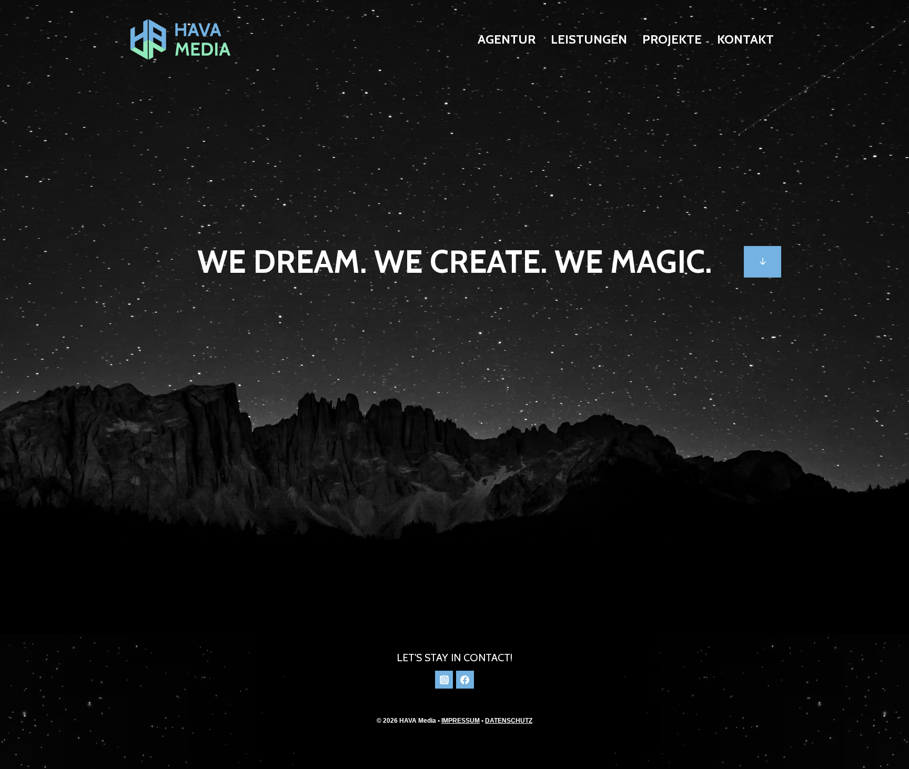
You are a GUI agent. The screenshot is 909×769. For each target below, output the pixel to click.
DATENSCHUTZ (508, 720)
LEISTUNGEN (589, 39)
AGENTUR (507, 39)
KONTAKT (745, 39)
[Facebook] (465, 680)
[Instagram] (444, 680)
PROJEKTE (672, 39)
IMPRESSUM (460, 720)
